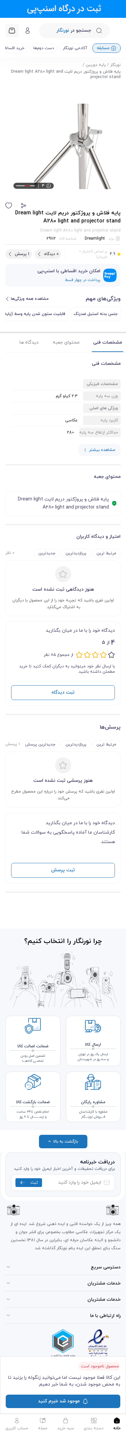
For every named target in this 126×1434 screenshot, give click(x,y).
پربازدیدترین (76, 553)
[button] (23, 205)
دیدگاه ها (29, 342)
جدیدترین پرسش (40, 744)
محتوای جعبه (66, 342)
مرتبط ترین (106, 553)
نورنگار (115, 65)
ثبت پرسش (63, 870)
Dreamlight (95, 238)
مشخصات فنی (107, 342)
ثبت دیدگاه (63, 692)
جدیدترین (46, 553)
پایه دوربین (96, 65)
